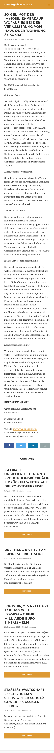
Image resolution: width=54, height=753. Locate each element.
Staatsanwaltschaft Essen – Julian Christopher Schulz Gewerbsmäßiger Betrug (24, 698)
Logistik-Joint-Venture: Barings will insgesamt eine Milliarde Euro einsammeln (27, 614)
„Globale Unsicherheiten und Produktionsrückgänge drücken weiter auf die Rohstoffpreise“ (26, 478)
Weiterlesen (27, 535)
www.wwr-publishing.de (25, 429)
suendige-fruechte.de (18, 4)
